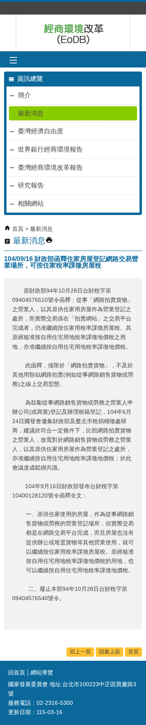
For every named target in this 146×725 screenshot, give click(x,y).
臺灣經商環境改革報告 (50, 167)
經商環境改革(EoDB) (73, 33)
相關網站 (31, 203)
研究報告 (31, 185)
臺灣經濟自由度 (40, 131)
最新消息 (31, 113)
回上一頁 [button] (80, 652)
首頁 (18, 229)
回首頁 (16, 672)
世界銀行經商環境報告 (50, 149)
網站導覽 (41, 672)
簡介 (24, 95)
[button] (13, 60)
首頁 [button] (133, 652)
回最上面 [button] (109, 652)
